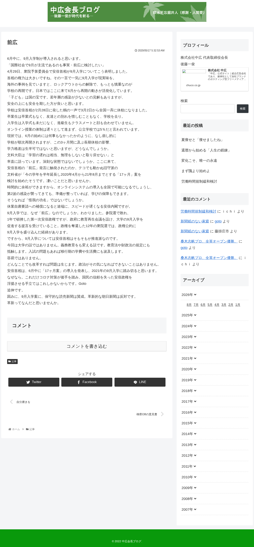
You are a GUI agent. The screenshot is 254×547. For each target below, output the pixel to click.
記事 (14, 361)
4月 (217, 304)
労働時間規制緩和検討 (199, 181)
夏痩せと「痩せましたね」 (202, 140)
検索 (184, 101)
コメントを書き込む (86, 346)
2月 (230, 304)
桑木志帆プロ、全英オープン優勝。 (209, 241)
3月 (223, 304)
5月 (210, 304)
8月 (189, 304)
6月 (203, 304)
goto (218, 221)
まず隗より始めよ (195, 171)
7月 (196, 304)
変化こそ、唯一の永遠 (199, 161)
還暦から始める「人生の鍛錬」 (206, 150)
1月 (237, 304)
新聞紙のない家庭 (195, 221)
